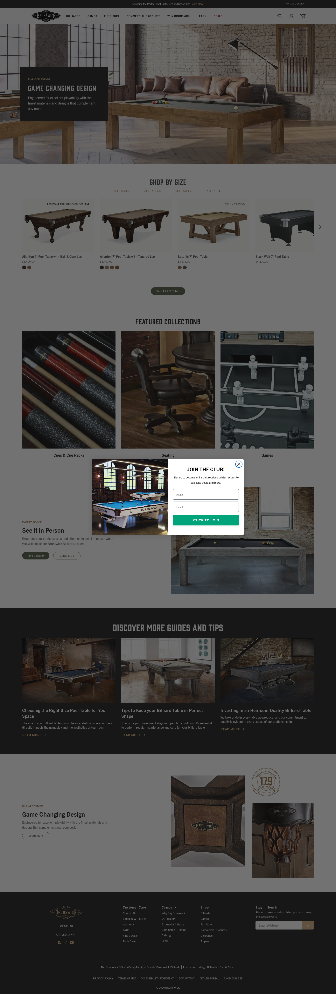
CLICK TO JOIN (206, 520)
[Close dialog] (238, 464)
